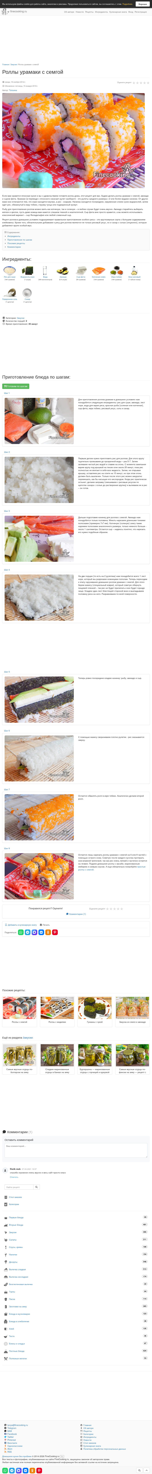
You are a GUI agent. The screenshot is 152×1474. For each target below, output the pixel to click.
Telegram (11, 1427)
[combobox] (18, 1187)
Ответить (14, 1177)
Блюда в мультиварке (77, 1313)
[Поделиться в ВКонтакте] (41, 932)
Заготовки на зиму (77, 1306)
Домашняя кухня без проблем (16, 1456)
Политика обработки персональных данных (104, 1448)
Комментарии (14, 246)
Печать (46, 924)
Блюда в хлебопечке (77, 1321)
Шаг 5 (7, 671)
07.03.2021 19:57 (29, 1169)
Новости (80, 11)
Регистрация (141, 11)
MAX (9, 1430)
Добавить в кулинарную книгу (22, 924)
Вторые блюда (77, 1224)
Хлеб (77, 1328)
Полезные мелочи (77, 1358)
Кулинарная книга (118, 11)
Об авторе (69, 11)
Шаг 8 (7, 848)
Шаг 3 (7, 510)
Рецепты (89, 11)
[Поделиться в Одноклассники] (48, 932)
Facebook (12, 1433)
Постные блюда (77, 1350)
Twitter (10, 1436)
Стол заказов (15, 1196)
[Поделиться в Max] (34, 932)
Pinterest (11, 1439)
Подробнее (127, 4)
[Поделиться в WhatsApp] (21, 932)
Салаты (77, 1239)
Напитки (77, 1254)
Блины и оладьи (77, 1343)
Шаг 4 (7, 569)
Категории (14, 1203)
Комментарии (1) (77, 913)
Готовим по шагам (17, 386)
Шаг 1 (7, 392)
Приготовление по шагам (19, 239)
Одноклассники (14, 1445)
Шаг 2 (7, 451)
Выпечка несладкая (77, 1276)
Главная (5, 64)
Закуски (14, 64)
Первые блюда (77, 1217)
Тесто (77, 1336)
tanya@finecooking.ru (17, 1425)
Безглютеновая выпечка (77, 1284)
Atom (9, 1448)
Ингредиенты (101, 11)
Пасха (77, 1298)
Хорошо (142, 4)
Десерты (77, 1261)
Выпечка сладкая (77, 1269)
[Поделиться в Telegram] (27, 932)
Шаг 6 (7, 730)
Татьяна (13, 90)
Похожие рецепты (16, 243)
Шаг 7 (7, 789)
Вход (130, 11)
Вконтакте (12, 1442)
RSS (9, 1451)
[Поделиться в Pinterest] (55, 932)
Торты (77, 1291)
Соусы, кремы (77, 1246)
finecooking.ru (18, 11)
